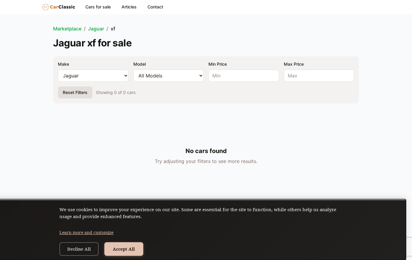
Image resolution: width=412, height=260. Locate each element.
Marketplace (67, 29)
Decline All (79, 249)
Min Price (217, 64)
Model (139, 64)
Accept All (124, 249)
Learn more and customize (86, 232)
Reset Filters (75, 92)
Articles (129, 6)
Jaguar (96, 29)
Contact (155, 6)
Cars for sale (98, 6)
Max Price (294, 64)
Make (63, 64)
